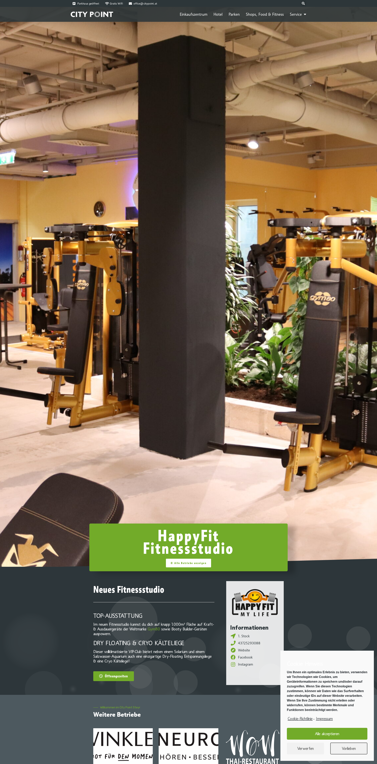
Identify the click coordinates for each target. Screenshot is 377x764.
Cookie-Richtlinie (300, 718)
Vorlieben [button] (349, 748)
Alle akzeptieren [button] (327, 733)
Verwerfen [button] (305, 748)
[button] (188, 563)
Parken (234, 14)
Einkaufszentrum (193, 14)
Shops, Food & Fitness (265, 14)
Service (296, 14)
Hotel (217, 14)
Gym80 (154, 629)
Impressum (324, 718)
